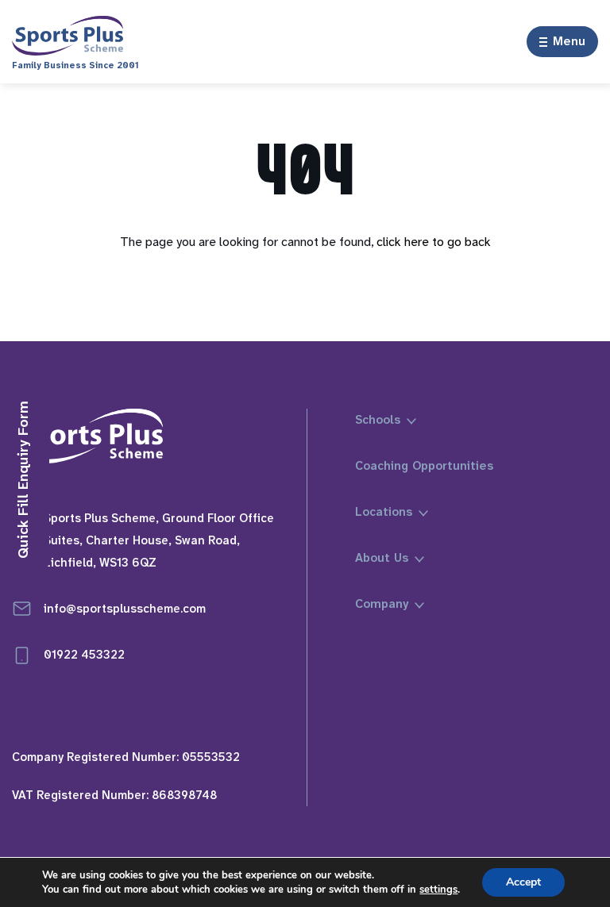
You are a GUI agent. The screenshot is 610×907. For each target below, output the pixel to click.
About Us (381, 558)
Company (381, 604)
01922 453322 (84, 655)
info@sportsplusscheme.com (125, 609)
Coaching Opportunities (424, 466)
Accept (523, 882)
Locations (383, 512)
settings (438, 889)
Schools (377, 420)
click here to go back (433, 241)
